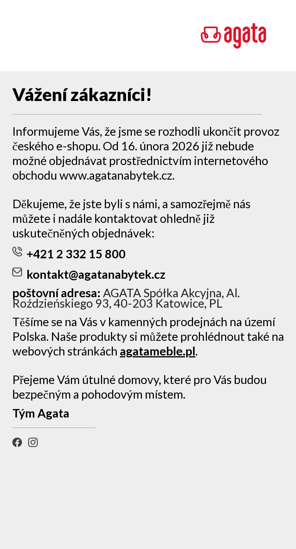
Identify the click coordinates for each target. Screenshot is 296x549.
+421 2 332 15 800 (76, 254)
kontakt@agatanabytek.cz (96, 274)
